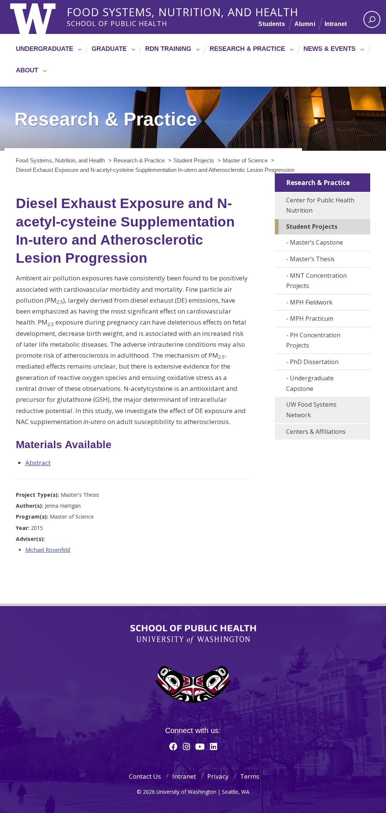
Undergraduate (44, 48)
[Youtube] (200, 746)
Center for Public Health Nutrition (320, 205)
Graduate (109, 48)
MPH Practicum (311, 318)
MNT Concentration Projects (316, 280)
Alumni (304, 24)
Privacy (218, 776)
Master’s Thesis (312, 259)
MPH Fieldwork (311, 302)
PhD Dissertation (314, 362)
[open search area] (371, 19)
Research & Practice (247, 48)
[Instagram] (186, 746)
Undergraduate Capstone (310, 383)
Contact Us (145, 776)
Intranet (336, 24)
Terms (249, 776)
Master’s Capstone (316, 242)
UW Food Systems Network (311, 409)
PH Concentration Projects (313, 340)
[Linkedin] (213, 746)
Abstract (38, 462)
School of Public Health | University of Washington (193, 634)
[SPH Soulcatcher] (193, 684)
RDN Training (168, 48)
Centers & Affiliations (316, 431)
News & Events (329, 48)
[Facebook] (173, 746)
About (27, 70)
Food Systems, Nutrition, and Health (182, 10)
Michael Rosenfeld (47, 549)
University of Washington (41, 17)
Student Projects (311, 226)
